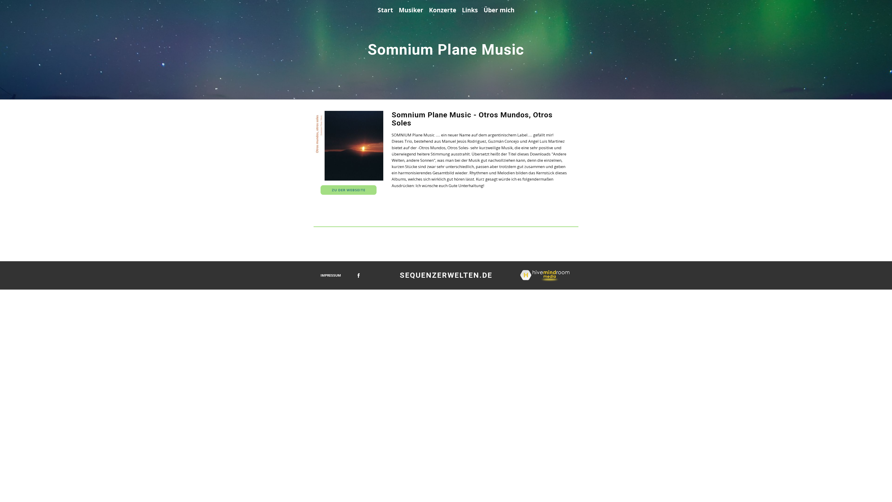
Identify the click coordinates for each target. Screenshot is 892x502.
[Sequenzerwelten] (358, 275)
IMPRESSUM (331, 275)
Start (385, 10)
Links (470, 10)
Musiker (411, 10)
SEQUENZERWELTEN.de (446, 275)
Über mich (499, 10)
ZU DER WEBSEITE (348, 190)
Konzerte (442, 10)
